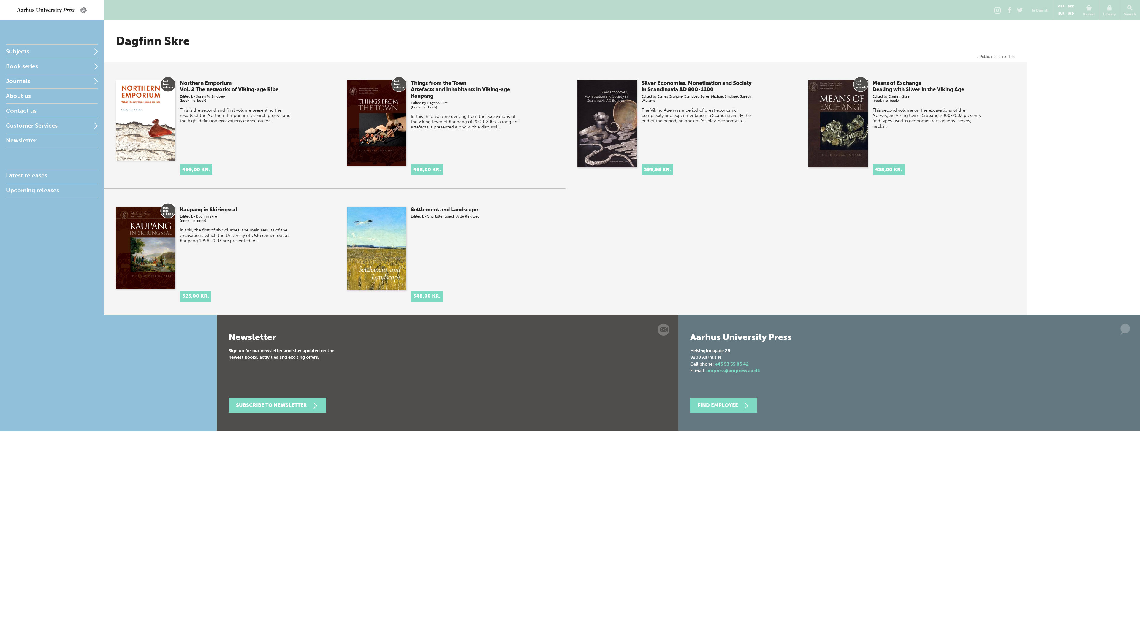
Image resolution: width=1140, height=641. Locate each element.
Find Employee (718, 405)
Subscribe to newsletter (271, 405)
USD (1071, 13)
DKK (1071, 6)
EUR (1061, 13)
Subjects (17, 51)
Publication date (991, 57)
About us (18, 95)
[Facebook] (1009, 10)
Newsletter (21, 140)
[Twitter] (1019, 10)
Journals (18, 81)
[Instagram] (997, 10)
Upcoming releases (32, 190)
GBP (1061, 6)
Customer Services (32, 125)
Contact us (21, 110)
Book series (22, 66)
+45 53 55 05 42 (732, 364)
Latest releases (26, 175)
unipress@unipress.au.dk (733, 370)
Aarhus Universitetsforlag (52, 10)
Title (1011, 57)
